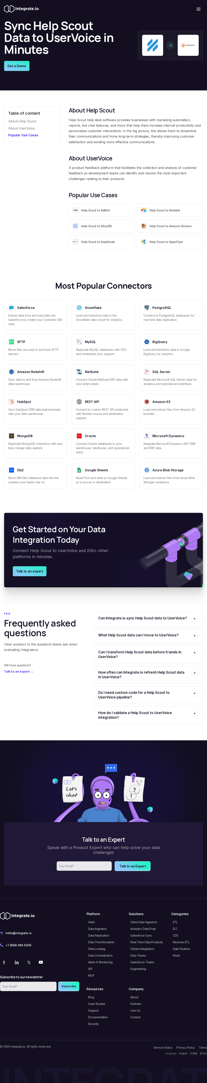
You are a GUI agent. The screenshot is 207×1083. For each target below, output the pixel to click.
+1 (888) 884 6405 (18, 945)
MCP (91, 975)
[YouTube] (40, 962)
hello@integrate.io (18, 933)
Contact (135, 1017)
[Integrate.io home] (21, 9)
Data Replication (98, 935)
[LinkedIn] (16, 962)
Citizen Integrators (142, 949)
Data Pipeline (181, 949)
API (90, 969)
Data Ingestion (97, 928)
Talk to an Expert (132, 866)
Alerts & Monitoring (100, 962)
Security (93, 1024)
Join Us (135, 1010)
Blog (91, 997)
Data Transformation (101, 942)
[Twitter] (28, 962)
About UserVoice (21, 128)
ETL (175, 922)
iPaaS (176, 955)
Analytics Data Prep (143, 928)
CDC (176, 935)
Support (93, 1010)
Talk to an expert (29, 571)
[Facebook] (4, 962)
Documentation (98, 1017)
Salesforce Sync (141, 935)
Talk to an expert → (19, 671)
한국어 (203, 1053)
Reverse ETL (181, 942)
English (183, 1053)
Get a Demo (16, 66)
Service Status (163, 1047)
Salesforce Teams (142, 962)
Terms (203, 1047)
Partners (135, 1004)
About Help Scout (22, 121)
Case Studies (96, 1004)
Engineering (138, 969)
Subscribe (68, 986)
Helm (91, 922)
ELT (175, 928)
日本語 (193, 1053)
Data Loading (96, 949)
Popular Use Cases (23, 135)
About (134, 997)
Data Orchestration (100, 955)
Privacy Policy (185, 1047)
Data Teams (138, 955)
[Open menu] (198, 9)
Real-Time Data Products (146, 942)
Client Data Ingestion (143, 922)
